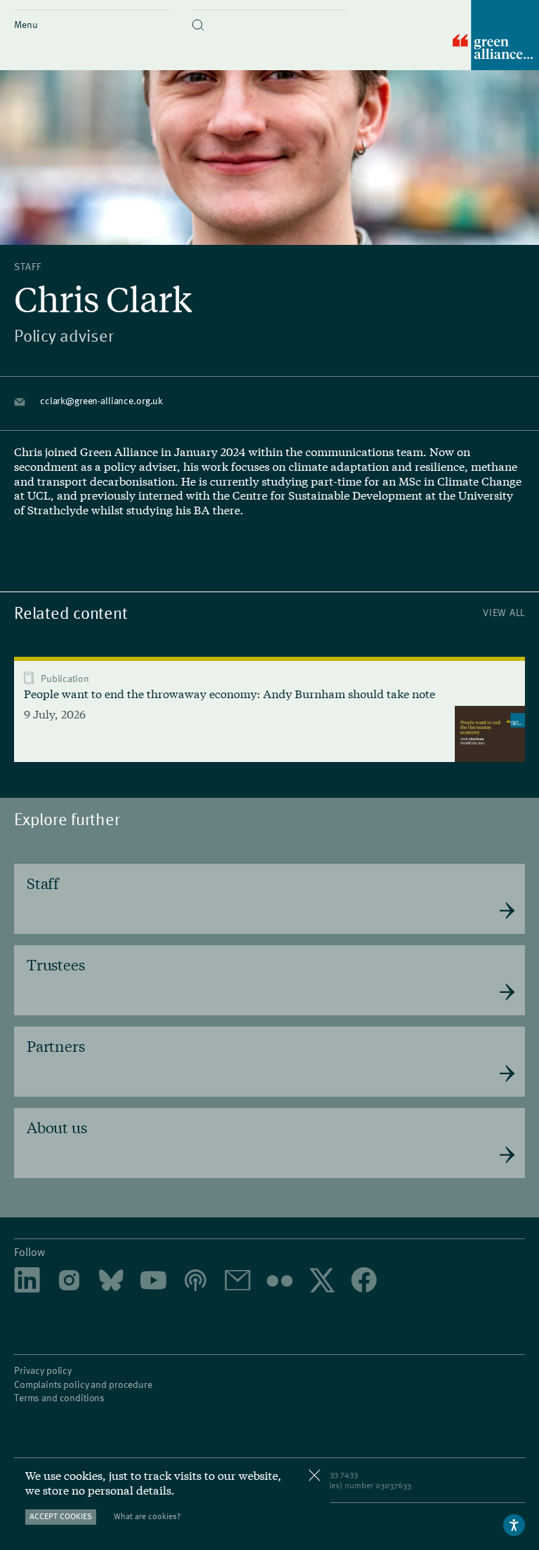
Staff (27, 266)
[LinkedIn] (27, 1281)
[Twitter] (322, 1281)
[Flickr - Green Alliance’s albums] (280, 1281)
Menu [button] (25, 24)
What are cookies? (147, 1516)
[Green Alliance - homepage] (496, 36)
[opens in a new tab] (69, 1281)
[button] (270, 13)
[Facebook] (364, 1281)
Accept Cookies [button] (60, 1516)
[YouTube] (153, 1281)
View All (504, 612)
